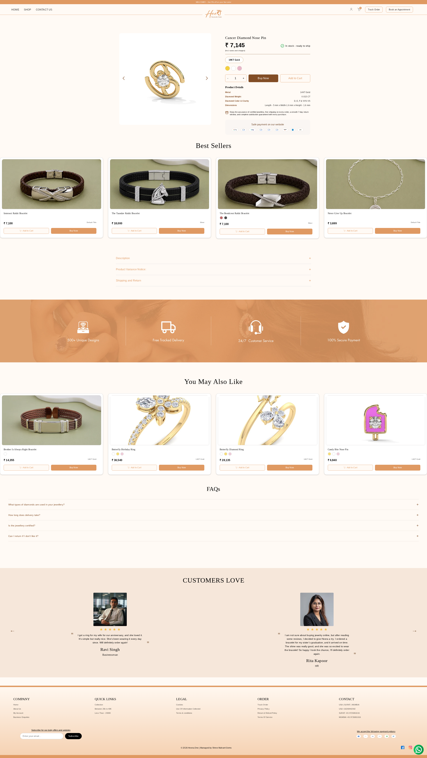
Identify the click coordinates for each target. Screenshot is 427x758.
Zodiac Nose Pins (59, 36)
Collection (99, 705)
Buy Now (263, 78)
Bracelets (83, 40)
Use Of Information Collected (188, 709)
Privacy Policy (264, 709)
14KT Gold (234, 60)
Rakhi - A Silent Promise (35, 45)
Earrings (82, 37)
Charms (82, 35)
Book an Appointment (399, 9)
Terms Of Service (265, 717)
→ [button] (414, 630)
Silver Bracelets (33, 36)
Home (15, 9)
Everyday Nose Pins (60, 40)
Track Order (374, 9)
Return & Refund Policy (267, 713)
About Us (17, 709)
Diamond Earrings (32, 24)
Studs (31, 20)
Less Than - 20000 (103, 713)
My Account (18, 713)
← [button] (12, 630)
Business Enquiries (21, 717)
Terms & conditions (184, 713)
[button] (206, 78)
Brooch (82, 45)
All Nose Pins (60, 44)
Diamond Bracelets (33, 40)
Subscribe (73, 736)
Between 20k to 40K (103, 709)
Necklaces (83, 43)
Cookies (179, 705)
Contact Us (44, 9)
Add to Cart (295, 78)
